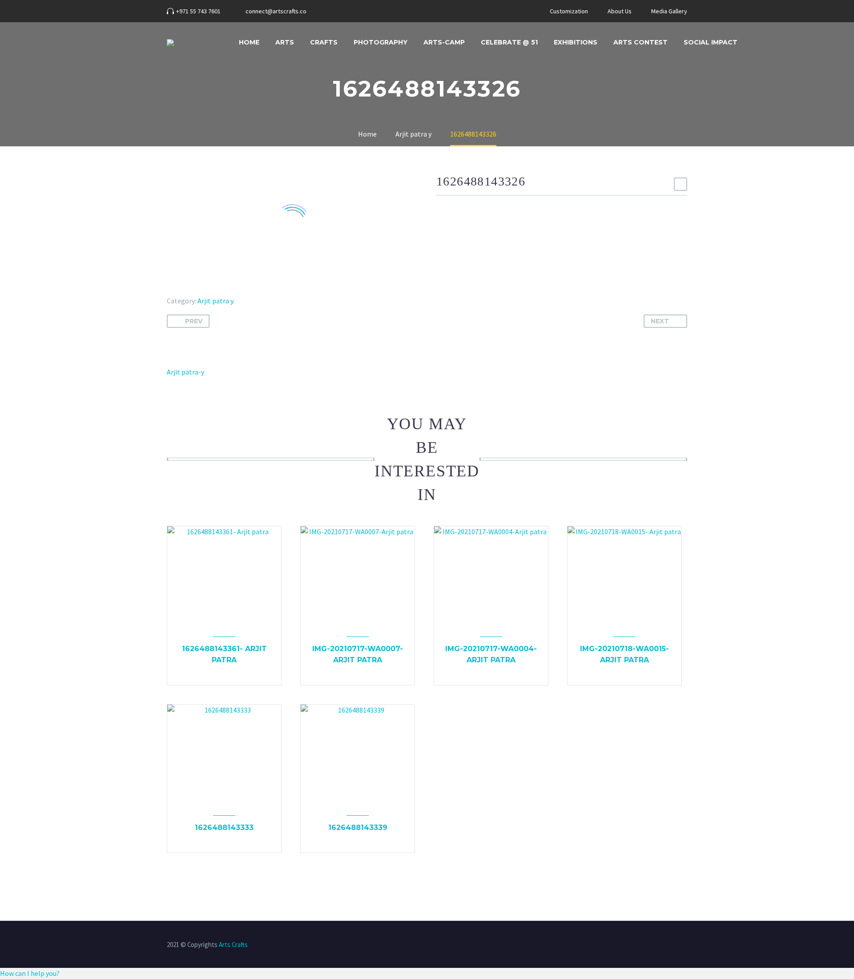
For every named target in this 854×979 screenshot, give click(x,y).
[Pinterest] (198, 287)
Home (249, 42)
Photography (380, 42)
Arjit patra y (215, 300)
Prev (193, 321)
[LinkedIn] (224, 287)
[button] (30, 973)
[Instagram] (355, 11)
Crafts (324, 42)
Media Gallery (669, 11)
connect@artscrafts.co (276, 11)
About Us (620, 11)
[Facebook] (342, 11)
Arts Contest (640, 42)
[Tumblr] (211, 287)
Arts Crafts (233, 944)
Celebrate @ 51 (509, 42)
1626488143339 (357, 827)
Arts (284, 42)
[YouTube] (368, 11)
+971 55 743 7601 (198, 11)
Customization (569, 11)
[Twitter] (185, 287)
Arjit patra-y (185, 371)
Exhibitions (575, 42)
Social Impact (710, 42)
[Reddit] (237, 287)
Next (660, 321)
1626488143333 (224, 827)
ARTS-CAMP (444, 42)
